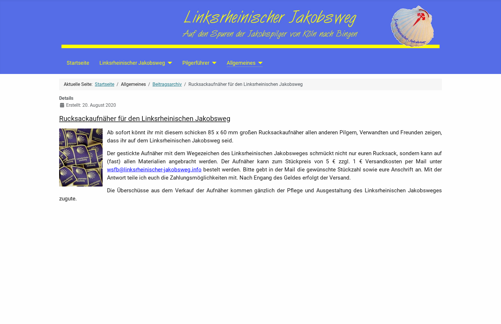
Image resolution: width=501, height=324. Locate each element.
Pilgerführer (195, 63)
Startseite (78, 63)
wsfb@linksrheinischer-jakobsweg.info (154, 169)
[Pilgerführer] (213, 63)
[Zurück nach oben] (490, 313)
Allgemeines (241, 63)
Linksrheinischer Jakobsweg (132, 63)
